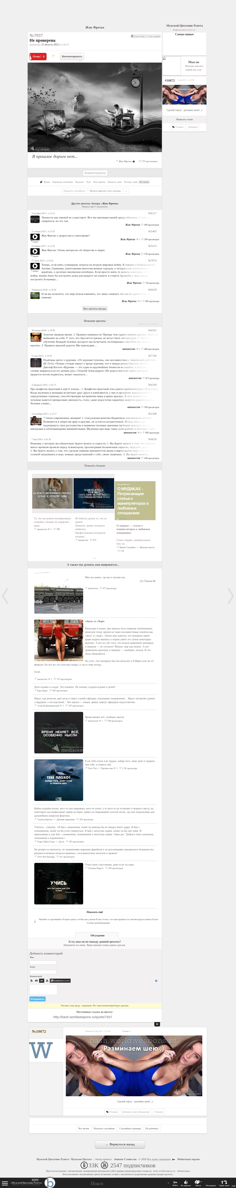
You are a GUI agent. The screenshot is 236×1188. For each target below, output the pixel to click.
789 (58, 529)
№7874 (152, 260)
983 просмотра (152, 432)
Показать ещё (95, 912)
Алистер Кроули (44, 819)
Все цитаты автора (95, 308)
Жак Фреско (94, 27)
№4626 (152, 439)
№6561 (152, 330)
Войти (175, 1185)
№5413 (152, 245)
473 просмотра (109, 588)
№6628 (152, 289)
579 (122, 551)
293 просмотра (86, 819)
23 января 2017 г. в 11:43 (43, 246)
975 (94, 540)
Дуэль (61, 841)
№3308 (152, 413)
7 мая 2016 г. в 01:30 (41, 439)
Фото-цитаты (99, 182)
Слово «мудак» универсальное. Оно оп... (134, 534)
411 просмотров (66, 857)
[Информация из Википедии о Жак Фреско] (133, 161)
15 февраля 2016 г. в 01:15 (44, 385)
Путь (88, 182)
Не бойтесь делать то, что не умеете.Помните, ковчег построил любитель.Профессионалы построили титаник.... (91, 527)
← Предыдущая (5, 596)
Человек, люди (131, 182)
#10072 (170, 80)
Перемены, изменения (62, 182)
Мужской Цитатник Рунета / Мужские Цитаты (64, 1159)
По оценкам (186, 1185)
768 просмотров (114, 721)
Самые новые (184, 34)
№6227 (152, 213)
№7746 (152, 355)
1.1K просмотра (129, 768)
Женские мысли (147, 547)
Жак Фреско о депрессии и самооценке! (65, 235)
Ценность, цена (115, 182)
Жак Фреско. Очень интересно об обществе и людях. (73, 250)
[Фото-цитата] (95, 153)
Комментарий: (36, 976)
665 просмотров (59, 690)
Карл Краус (42, 690)
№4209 (152, 384)
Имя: (32, 957)
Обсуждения (211, 1185)
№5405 (152, 231)
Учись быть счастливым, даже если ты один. (110, 864)
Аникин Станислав (125, 1159)
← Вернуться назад (120, 1144)
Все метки (144, 182)
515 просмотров (64, 679)
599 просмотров (151, 239)
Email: (32, 967)
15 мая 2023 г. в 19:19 (42, 356)
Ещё (233, 1186)
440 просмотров (151, 458)
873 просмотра (152, 378)
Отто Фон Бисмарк (46, 857)
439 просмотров (115, 868)
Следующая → (231, 596)
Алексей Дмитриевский (48, 705)
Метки (198, 1185)
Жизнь (47, 182)
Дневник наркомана (66, 819)
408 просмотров (151, 349)
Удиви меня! (224, 1185)
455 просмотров (76, 841)
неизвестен (128, 349)
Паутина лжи (107, 768)
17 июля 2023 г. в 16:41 (42, 260)
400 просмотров (151, 225)
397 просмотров (76, 705)
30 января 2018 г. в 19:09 (43, 330)
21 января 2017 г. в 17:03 (43, 231)
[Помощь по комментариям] (156, 981)
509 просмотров (151, 407)
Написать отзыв (184, 119)
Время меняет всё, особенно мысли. (105, 717)
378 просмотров (151, 254)
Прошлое (79, 182)
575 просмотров (149, 161)
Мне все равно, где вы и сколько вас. (120, 579)
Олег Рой (92, 768)
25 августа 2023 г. (51, 44)
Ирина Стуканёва (127, 547)
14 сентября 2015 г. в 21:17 (44, 414)
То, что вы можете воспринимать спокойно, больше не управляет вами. (52, 522)
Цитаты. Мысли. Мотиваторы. (26, 1183)
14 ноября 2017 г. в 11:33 (43, 213)
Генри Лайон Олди (45, 841)
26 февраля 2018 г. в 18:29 (44, 290)
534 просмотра (152, 283)
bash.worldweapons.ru (164, 1171)
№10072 (39, 1031)
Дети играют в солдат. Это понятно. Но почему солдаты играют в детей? (74, 687)
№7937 (35, 1180)
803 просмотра (152, 301)
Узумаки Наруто (95, 868)
